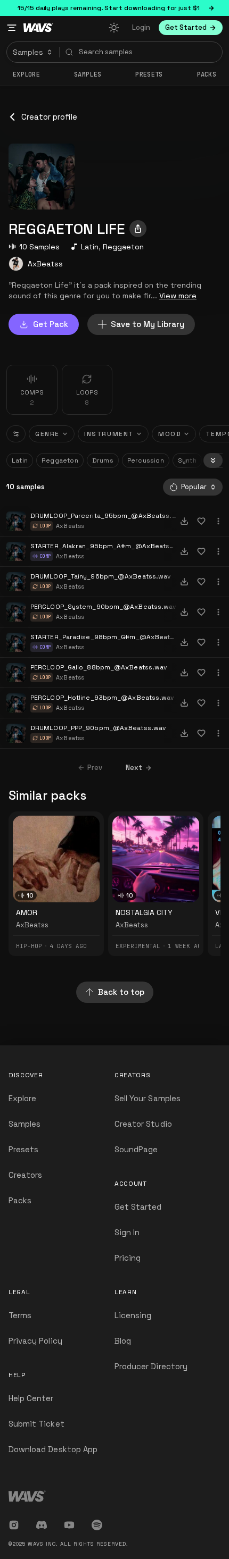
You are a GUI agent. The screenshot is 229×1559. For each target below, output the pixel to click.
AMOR (26, 912)
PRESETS (148, 74)
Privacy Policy (35, 1341)
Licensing (132, 1315)
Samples (87, 74)
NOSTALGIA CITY (144, 912)
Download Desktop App (53, 1449)
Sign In (127, 1232)
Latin (90, 247)
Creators (25, 1175)
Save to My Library (147, 324)
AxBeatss (45, 264)
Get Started (138, 1207)
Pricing (127, 1258)
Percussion (145, 460)
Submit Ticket (36, 1424)
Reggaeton (123, 247)
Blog (122, 1341)
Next (134, 767)
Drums (102, 460)
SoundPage (136, 1149)
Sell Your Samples (147, 1098)
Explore (26, 74)
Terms (20, 1315)
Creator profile (49, 117)
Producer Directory (150, 1366)
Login (141, 27)
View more (178, 295)
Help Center (31, 1398)
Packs (207, 74)
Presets (23, 1149)
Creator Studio (143, 1124)
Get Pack (50, 324)
